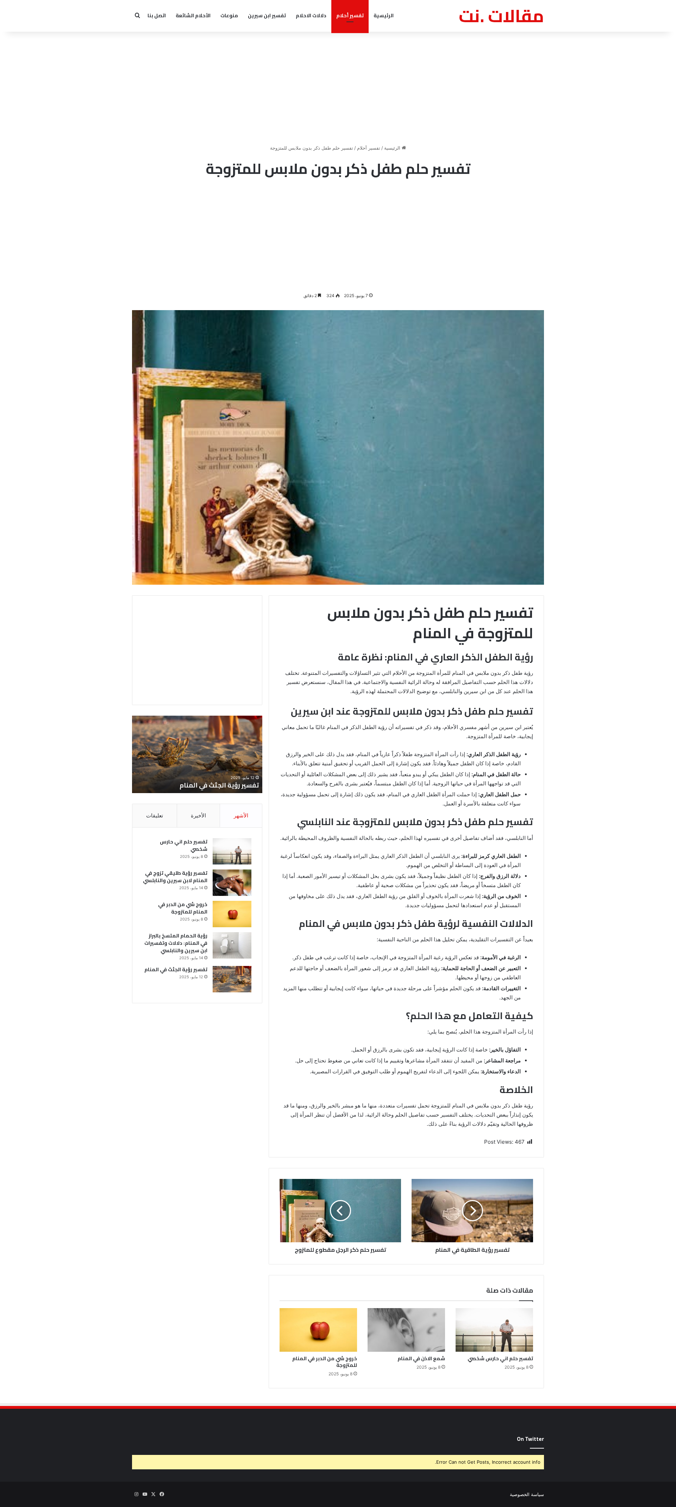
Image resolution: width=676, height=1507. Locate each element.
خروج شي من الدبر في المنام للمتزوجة (324, 1362)
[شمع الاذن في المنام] (406, 1330)
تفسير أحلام (350, 15)
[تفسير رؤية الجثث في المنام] (232, 979)
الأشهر (241, 815)
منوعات (229, 15)
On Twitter (530, 1439)
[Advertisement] (338, 88)
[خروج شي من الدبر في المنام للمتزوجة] (318, 1330)
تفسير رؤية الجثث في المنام (175, 969)
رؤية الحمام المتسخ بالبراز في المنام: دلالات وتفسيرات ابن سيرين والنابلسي (175, 943)
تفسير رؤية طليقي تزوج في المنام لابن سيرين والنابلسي (175, 876)
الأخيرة (198, 815)
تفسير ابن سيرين (267, 15)
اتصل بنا (157, 15)
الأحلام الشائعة (193, 15)
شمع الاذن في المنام (421, 1358)
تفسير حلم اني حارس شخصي (500, 1358)
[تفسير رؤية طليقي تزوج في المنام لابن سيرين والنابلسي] (232, 882)
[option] (197, 754)
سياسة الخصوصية (527, 1494)
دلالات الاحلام (311, 15)
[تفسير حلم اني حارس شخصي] (494, 1330)
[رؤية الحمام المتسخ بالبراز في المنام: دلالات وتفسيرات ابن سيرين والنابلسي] (232, 945)
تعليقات (154, 815)
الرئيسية (384, 15)
